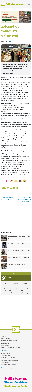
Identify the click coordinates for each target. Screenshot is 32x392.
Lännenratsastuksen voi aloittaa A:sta (18, 257)
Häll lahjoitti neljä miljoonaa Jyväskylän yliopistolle (24, 199)
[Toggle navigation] (29, 4)
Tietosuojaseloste (6, 350)
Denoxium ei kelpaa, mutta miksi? (17, 243)
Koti (10, 42)
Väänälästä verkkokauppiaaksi (16, 264)
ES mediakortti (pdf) (7, 368)
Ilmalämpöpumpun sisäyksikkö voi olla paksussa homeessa (19, 237)
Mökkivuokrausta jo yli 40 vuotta (7, 198)
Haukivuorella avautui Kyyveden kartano (19, 250)
